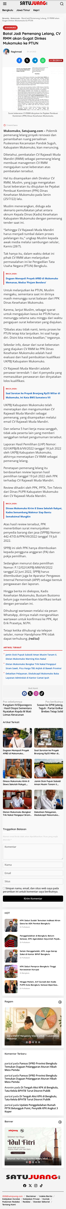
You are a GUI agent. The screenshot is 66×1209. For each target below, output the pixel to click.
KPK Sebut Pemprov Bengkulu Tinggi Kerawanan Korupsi (38, 968)
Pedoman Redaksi (11, 1201)
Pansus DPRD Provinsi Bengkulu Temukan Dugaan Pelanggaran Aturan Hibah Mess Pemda (31, 1067)
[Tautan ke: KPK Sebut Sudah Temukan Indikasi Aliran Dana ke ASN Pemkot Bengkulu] (11, 925)
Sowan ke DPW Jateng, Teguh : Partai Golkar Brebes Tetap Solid (50, 706)
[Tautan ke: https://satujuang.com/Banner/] (60, 1122)
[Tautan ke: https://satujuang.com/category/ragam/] (60, 1002)
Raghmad (16, 51)
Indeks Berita (45, 1196)
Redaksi (26, 1201)
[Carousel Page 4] (36, 1042)
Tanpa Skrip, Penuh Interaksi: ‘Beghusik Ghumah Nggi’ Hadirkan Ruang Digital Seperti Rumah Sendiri (32, 1037)
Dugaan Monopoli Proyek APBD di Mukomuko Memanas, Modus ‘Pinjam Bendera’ (16, 752)
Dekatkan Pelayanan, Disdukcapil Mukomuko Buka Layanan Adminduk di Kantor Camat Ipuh (48, 814)
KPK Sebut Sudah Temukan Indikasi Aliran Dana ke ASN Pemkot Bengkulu (40, 922)
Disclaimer (31, 1196)
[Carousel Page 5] (39, 1042)
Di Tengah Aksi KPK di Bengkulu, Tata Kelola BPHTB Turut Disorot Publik (31, 1089)
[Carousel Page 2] (30, 1042)
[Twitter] (30, 693)
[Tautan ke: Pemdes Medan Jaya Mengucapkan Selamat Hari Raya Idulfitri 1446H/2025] (33, 1146)
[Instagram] (36, 693)
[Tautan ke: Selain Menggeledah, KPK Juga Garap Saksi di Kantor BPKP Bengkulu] (11, 955)
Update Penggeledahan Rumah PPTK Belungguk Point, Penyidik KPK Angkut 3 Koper (31, 1108)
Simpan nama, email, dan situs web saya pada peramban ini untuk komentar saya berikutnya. (31, 890)
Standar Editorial (41, 1201)
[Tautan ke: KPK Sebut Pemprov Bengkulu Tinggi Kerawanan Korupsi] (11, 971)
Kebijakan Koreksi (11, 1199)
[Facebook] (24, 693)
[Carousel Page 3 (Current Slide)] (33, 1042)
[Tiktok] (41, 693)
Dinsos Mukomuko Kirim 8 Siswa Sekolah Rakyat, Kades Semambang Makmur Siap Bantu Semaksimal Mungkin (34, 512)
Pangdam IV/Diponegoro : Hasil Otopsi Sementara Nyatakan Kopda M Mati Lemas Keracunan (17, 708)
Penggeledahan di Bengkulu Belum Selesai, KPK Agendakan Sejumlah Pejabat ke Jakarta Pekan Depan (40, 937)
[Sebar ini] (19, 60)
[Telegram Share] (35, 60)
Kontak (46, 1199)
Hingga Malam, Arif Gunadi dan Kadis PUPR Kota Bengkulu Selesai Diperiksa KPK (38, 984)
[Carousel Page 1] (27, 1042)
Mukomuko (15, 18)
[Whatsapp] (43, 60)
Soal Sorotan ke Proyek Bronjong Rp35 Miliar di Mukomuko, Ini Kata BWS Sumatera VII (47, 752)
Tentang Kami (9, 1204)
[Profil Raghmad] (6, 51)
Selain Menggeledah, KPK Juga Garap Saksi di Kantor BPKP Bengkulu (38, 953)
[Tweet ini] (27, 60)
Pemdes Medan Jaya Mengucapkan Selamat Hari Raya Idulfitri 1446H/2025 (32, 1157)
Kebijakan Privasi (31, 1199)
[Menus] (4, 3)
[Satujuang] (33, 3)
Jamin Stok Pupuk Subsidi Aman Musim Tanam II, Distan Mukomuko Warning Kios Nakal (48, 783)
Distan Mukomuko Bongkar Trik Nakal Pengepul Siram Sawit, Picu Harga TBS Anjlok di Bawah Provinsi (17, 814)
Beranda (5, 18)
